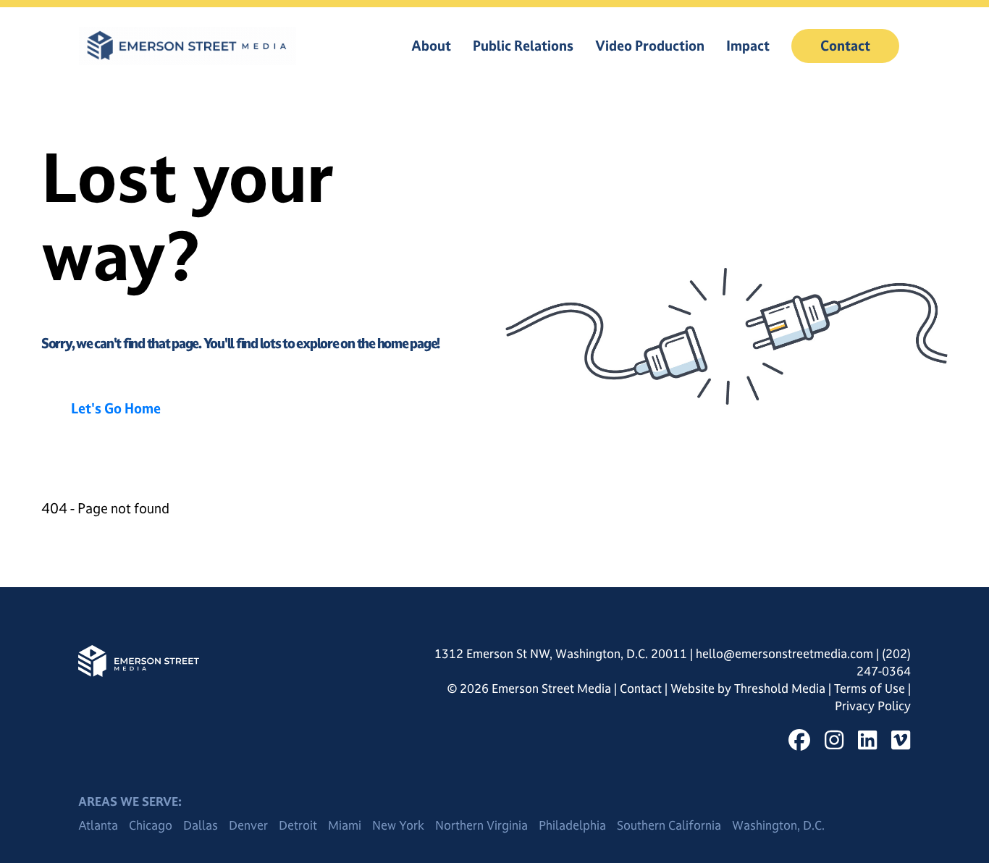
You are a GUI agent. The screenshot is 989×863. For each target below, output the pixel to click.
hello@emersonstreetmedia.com (784, 654)
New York (398, 825)
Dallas (200, 825)
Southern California (669, 825)
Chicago (150, 825)
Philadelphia (572, 825)
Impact (748, 45)
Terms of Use (871, 688)
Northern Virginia (481, 825)
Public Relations (523, 45)
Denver (248, 825)
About (431, 45)
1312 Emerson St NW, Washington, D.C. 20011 (560, 654)
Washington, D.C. (778, 825)
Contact (845, 45)
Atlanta (98, 825)
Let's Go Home (116, 408)
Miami (344, 825)
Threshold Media (781, 688)
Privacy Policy (873, 706)
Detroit (298, 825)
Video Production (649, 45)
